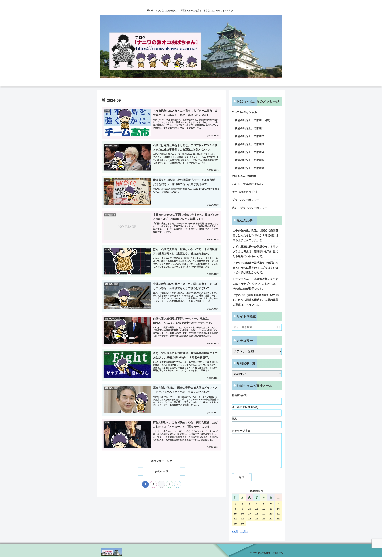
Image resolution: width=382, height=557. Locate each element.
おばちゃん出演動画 (244, 176)
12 (263, 508)
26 (263, 518)
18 (256, 513)
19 (263, 513)
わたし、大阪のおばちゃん (248, 184)
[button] (278, 327)
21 (278, 513)
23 (242, 518)
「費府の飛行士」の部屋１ (248, 128)
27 (270, 518)
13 (270, 508)
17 (249, 513)
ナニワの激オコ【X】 (245, 191)
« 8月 (235, 531)
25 (256, 518)
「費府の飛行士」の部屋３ (248, 144)
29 (235, 523)
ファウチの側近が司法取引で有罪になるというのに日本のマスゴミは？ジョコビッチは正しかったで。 (255, 267)
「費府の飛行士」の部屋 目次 (251, 120)
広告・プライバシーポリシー (249, 207)
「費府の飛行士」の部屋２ (248, 136)
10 (249, 508)
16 (242, 513)
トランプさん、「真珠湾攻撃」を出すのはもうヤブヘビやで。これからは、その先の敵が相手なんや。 (255, 283)
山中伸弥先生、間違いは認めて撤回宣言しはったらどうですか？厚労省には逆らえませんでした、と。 (255, 235)
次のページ (161, 471)
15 (235, 513)
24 (249, 518)
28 (278, 518)
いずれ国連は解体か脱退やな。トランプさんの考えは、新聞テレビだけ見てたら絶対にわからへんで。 (255, 251)
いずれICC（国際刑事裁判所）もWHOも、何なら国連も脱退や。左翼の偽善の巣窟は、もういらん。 (256, 300)
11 (256, 508)
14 (278, 508)
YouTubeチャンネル (244, 112)
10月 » (244, 531)
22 (235, 518)
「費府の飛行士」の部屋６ (248, 168)
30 (242, 523)
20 (270, 513)
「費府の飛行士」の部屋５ (248, 160)
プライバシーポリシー (245, 199)
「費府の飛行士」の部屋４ (248, 152)
